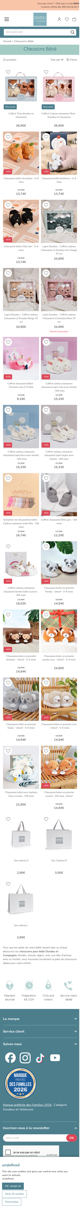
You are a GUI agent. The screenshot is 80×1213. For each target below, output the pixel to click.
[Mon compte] (59, 19)
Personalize (11, 1202)
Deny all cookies (14, 1194)
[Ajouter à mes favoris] (8, 72)
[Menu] (6, 19)
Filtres (73, 60)
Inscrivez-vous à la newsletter (26, 1128)
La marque (11, 1019)
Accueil (7, 41)
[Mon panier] (74, 19)
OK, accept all (13, 1186)
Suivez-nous (12, 1044)
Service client (13, 1031)
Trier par (55, 60)
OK (71, 1138)
